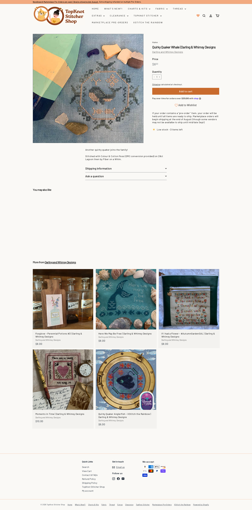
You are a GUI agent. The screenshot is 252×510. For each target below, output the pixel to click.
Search (85, 467)
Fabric (161, 8)
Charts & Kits (138, 8)
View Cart (87, 471)
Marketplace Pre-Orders (110, 22)
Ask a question (94, 176)
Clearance (118, 15)
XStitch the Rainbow (148, 22)
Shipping (156, 84)
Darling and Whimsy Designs (167, 51)
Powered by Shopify (201, 505)
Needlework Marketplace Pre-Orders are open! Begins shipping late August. (66, 2)
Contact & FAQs (90, 475)
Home (95, 8)
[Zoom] (88, 88)
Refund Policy (89, 479)
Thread (178, 8)
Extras (97, 15)
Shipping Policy (89, 483)
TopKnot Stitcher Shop (93, 486)
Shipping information (98, 168)
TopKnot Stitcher (146, 15)
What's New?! (113, 8)
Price (155, 59)
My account (88, 490)
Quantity (157, 71)
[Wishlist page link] (197, 15)
